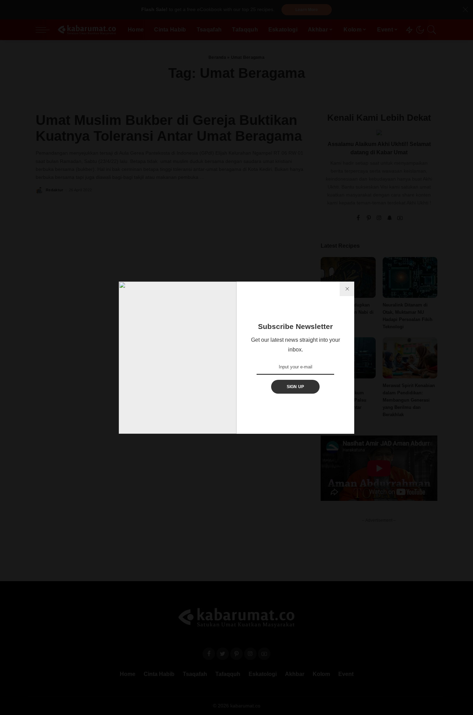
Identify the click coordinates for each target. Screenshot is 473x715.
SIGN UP (295, 386)
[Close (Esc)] (347, 289)
